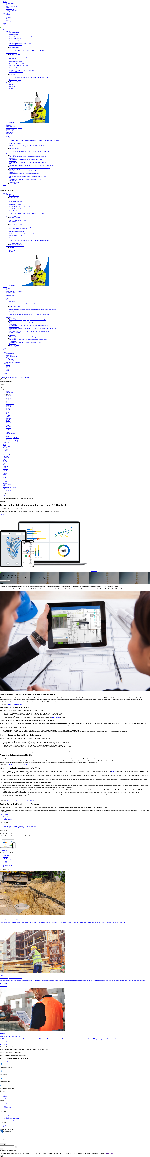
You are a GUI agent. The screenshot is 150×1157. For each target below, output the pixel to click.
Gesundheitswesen (14, 182)
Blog (7, 7)
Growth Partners (10, 21)
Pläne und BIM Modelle (18, 56)
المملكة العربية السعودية (12, 438)
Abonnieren (17, 1052)
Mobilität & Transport (25, 170)
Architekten (9, 133)
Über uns (5, 13)
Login (4, 24)
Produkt (5, 30)
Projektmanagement (8, 819)
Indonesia (8, 398)
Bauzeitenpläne (56, 717)
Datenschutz (6, 1115)
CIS (7, 401)
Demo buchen (3, 850)
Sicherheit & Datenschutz (15, 81)
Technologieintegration (12, 10)
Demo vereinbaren (4, 189)
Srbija (7, 425)
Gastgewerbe (28, 161)
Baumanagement (21, 36)
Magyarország (9, 414)
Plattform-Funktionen (11, 53)
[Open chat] (1, 1149)
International (6, 442)
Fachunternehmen (10, 130)
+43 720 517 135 (25, 377)
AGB (4, 1114)
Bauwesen (5, 497)
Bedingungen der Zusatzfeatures (11, 1118)
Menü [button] (22, 189)
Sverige (8, 430)
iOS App (5, 1125)
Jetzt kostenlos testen (5, 814)
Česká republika (10, 404)
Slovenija (8, 428)
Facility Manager (10, 129)
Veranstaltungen (10, 9)
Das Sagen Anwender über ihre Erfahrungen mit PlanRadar (21, 800)
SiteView (12, 103)
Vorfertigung (12, 183)
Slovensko (8, 426)
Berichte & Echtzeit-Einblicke (21, 70)
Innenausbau (12, 180)
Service (5, 2)
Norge (7, 416)
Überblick (8, 125)
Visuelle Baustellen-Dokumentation (15, 82)
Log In (19, 189)
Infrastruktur (26, 158)
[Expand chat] (1, 1144)
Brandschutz (28, 175)
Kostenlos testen (13, 189)
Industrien (5, 135)
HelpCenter (9, 4)
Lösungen (8, 31)
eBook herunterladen (5, 580)
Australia (8, 395)
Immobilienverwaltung (20, 43)
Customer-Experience (11, 6)
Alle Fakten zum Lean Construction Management (20, 764)
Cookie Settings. (110, 1153)
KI (3, 186)
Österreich (8, 418)
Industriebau (24, 173)
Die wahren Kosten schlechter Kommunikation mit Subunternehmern (20, 827)
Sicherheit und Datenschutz (13, 11)
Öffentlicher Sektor (32, 164)
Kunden (5, 123)
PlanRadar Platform (14, 32)
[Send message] (16, 1147)
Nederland (8, 415)
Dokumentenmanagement (20, 63)
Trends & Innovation (8, 866)
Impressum (6, 1117)
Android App (6, 1126)
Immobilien (6, 861)
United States (9, 392)
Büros (29, 167)
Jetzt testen (2, 514)
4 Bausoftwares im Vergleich (14, 704)
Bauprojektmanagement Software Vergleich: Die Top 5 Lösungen (19, 825)
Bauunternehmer (10, 126)
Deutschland (9, 406)
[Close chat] (4, 1144)
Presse (7, 20)
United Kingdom (10, 433)
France (8, 409)
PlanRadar (5, 864)
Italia (7, 412)
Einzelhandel (27, 156)
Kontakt (8, 14)
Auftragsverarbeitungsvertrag (10, 1120)
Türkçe (8, 432)
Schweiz (8, 423)
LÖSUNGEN (9, 136)
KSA (7, 436)
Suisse (7, 429)
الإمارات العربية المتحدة (12, 441)
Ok (1, 1156)
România (8, 422)
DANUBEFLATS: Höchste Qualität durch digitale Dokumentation (19, 826)
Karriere (8, 16)
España (8, 408)
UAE (7, 439)
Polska (8, 421)
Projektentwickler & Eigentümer (14, 128)
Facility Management (8, 859)
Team (7, 19)
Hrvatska (8, 411)
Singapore (8, 399)
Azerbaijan (9, 397)
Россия (8, 419)
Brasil (7, 391)
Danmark (8, 405)
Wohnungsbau (26, 178)
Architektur (6, 817)
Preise (4, 185)
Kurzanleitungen (10, 3)
